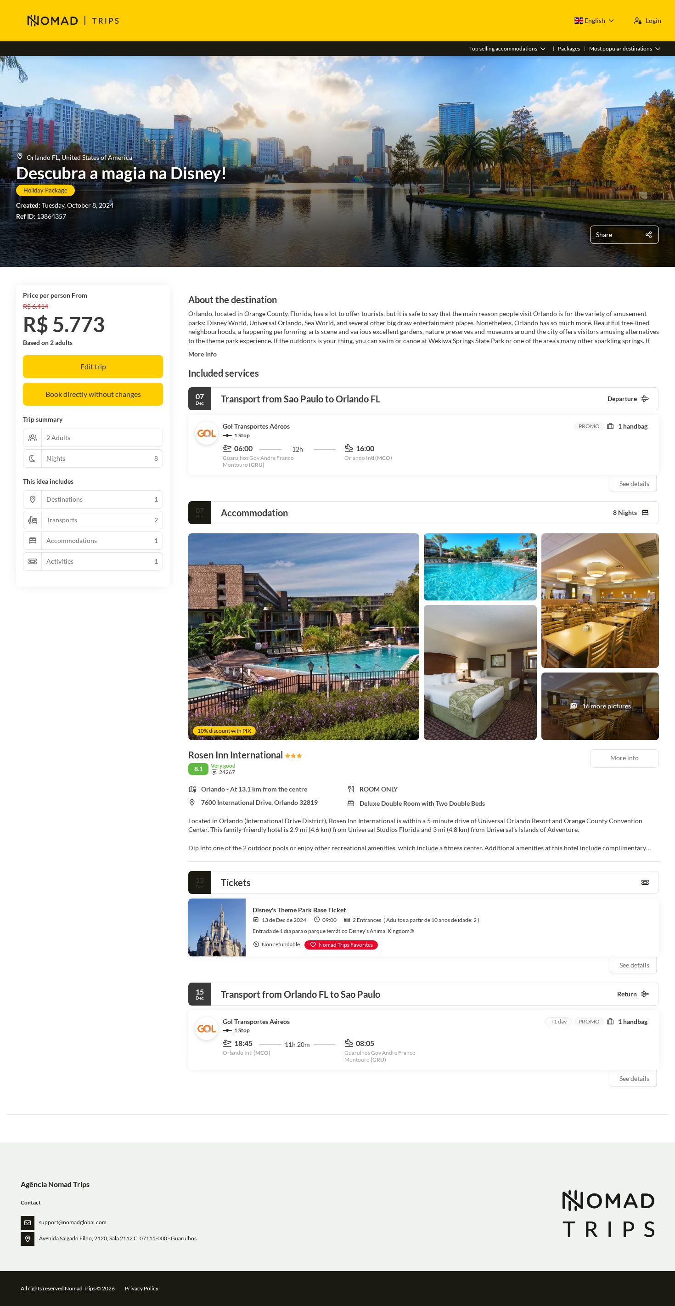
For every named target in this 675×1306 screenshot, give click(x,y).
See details (634, 483)
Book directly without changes (93, 394)
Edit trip (93, 366)
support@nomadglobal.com (73, 1222)
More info (202, 354)
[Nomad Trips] (607, 1214)
